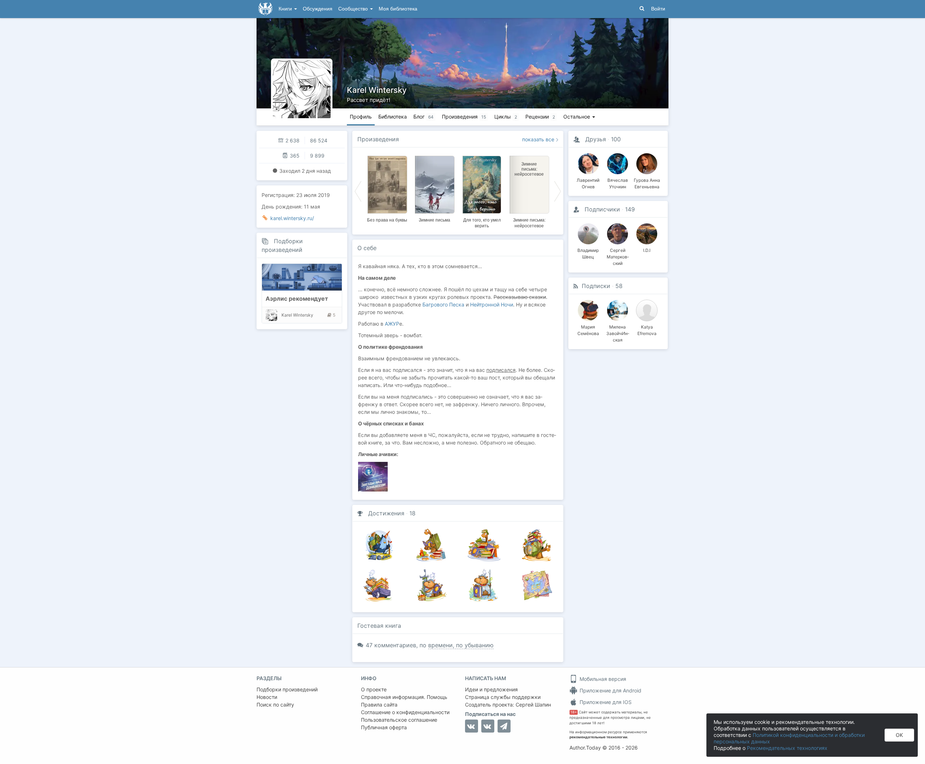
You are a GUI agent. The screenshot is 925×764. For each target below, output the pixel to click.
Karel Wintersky (376, 90)
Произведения (378, 139)
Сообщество (353, 9)
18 (412, 513)
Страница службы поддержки (503, 697)
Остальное (577, 116)
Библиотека (392, 116)
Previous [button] (358, 191)
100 (616, 139)
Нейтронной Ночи (491, 304)
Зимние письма (434, 220)
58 (619, 285)
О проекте (374, 689)
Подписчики (602, 209)
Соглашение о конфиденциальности (405, 712)
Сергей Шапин (533, 704)
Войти (658, 9)
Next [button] (557, 191)
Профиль (361, 116)
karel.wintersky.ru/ (292, 218)
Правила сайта (379, 704)
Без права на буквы (387, 220)
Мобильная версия (602, 679)
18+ (574, 712)
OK (899, 735)
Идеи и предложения (491, 689)
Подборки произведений (287, 689)
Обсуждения (317, 9)
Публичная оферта (384, 727)
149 (630, 209)
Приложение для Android (609, 690)
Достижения (386, 513)
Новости (267, 697)
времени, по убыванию (461, 645)
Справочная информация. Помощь (404, 697)
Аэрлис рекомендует (297, 298)
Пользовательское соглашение (399, 720)
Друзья (595, 139)
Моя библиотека (398, 9)
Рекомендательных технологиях (787, 748)
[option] (387, 188)
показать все (538, 139)
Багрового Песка (443, 304)
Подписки (596, 285)
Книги (286, 9)
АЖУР (392, 324)
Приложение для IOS (605, 702)
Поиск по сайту (275, 704)
